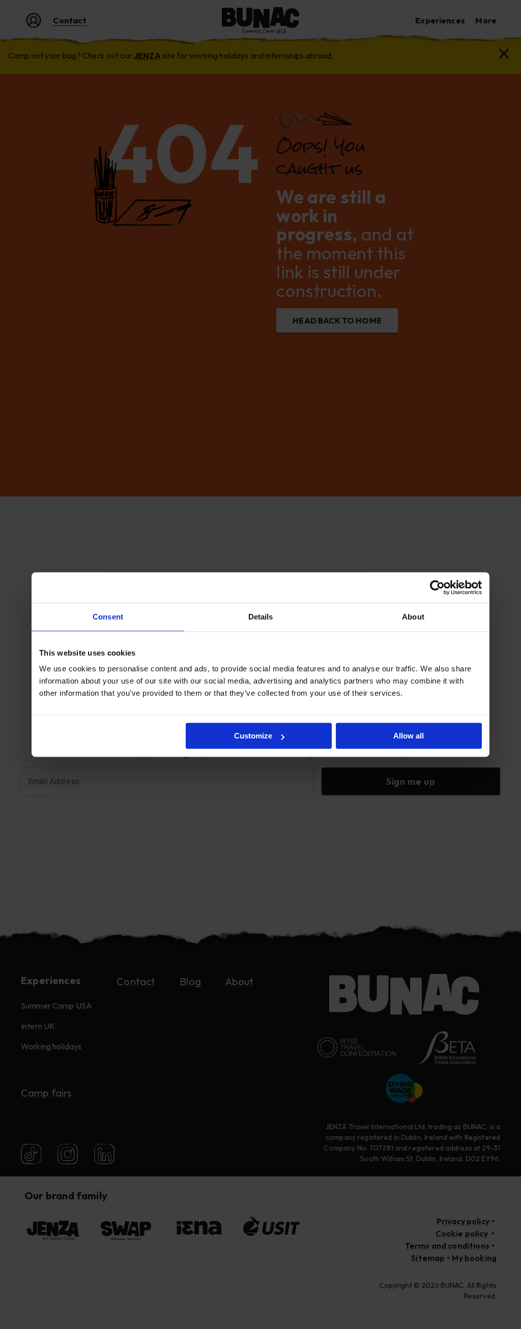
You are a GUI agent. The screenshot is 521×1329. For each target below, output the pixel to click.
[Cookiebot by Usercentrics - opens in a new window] (437, 587)
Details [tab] (260, 616)
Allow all (408, 735)
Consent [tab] (108, 616)
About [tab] (413, 616)
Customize (253, 735)
